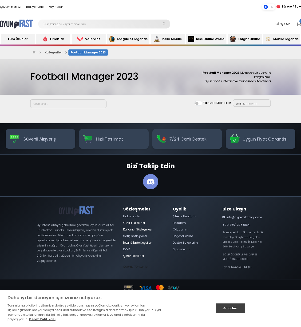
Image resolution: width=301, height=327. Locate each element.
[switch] (198, 103)
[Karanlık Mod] (268, 7)
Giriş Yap (282, 24)
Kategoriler (53, 52)
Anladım (230, 308)
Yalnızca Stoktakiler (217, 103)
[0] (298, 24)
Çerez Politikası (42, 319)
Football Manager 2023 (88, 52)
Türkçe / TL (289, 6)
